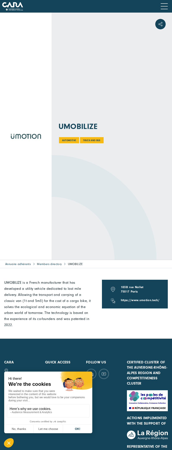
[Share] (160, 24)
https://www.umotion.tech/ (140, 300)
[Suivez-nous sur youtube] (104, 374)
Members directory (49, 264)
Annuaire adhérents (18, 264)
